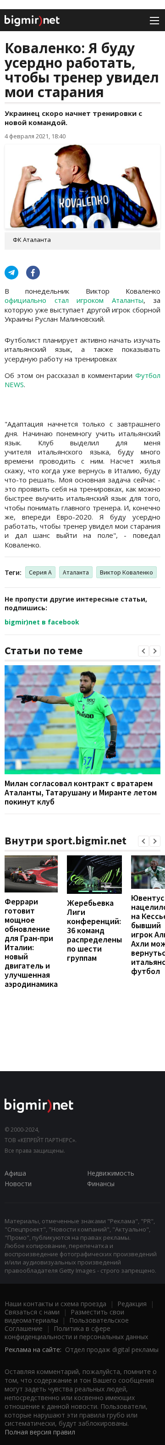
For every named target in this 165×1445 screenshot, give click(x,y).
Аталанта (76, 572)
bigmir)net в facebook (42, 622)
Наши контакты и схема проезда (55, 1303)
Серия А (40, 572)
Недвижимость (110, 1173)
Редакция (132, 1303)
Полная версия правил (40, 1432)
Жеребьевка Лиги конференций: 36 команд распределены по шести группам (94, 930)
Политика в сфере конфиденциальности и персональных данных (76, 1332)
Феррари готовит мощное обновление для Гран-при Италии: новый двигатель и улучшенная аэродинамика (31, 942)
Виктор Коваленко (126, 572)
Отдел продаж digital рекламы (112, 1349)
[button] (143, 651)
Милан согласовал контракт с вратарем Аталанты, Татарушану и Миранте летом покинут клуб (81, 792)
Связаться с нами (32, 1312)
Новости (18, 1183)
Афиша (15, 1173)
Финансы (101, 1183)
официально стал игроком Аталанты (74, 300)
